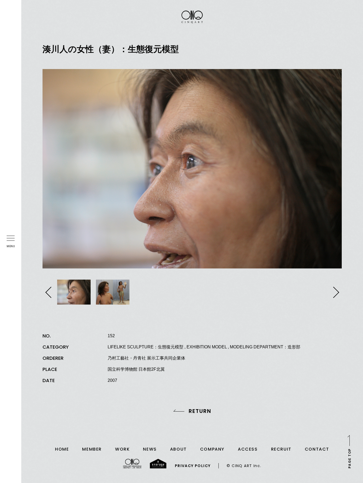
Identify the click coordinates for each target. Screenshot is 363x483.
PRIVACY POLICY (193, 465)
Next (334, 292)
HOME (62, 449)
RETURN (200, 411)
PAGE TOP (349, 458)
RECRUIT (281, 449)
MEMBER (92, 449)
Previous (50, 292)
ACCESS (248, 449)
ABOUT (178, 449)
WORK (122, 449)
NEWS (150, 449)
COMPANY (212, 449)
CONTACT (317, 449)
